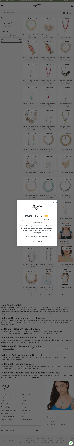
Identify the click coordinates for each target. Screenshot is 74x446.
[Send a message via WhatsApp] (71, 443)
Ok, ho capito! (37, 241)
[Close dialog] (55, 202)
